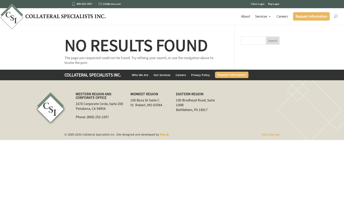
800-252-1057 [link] (84, 4)
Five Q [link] (164, 134)
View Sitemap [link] (271, 134)
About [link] (245, 16)
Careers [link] (282, 16)
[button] (273, 41)
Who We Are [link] (140, 75)
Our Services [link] (161, 75)
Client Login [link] (258, 4)
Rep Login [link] (274, 4)
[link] (53, 18)
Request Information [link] (311, 16)
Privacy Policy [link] (200, 75)
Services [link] (261, 16)
